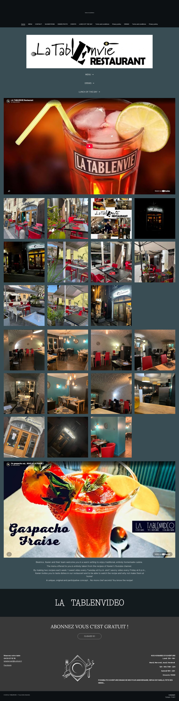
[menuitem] (24, 24)
